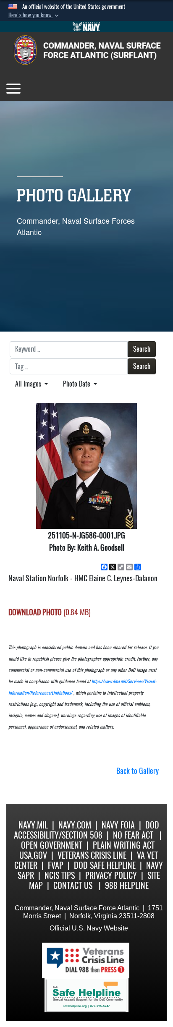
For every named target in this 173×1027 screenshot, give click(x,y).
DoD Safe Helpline (105, 865)
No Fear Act (133, 835)
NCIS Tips (60, 875)
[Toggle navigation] (13, 88)
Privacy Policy (111, 875)
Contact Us (72, 885)
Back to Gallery (137, 771)
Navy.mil (33, 825)
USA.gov (33, 855)
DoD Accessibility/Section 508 (86, 830)
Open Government (51, 845)
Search (141, 349)
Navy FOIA (118, 825)
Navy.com (74, 825)
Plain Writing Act (124, 845)
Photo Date (77, 383)
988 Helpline (127, 885)
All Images (29, 383)
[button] (34, 15)
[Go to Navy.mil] (86, 26)
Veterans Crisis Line (92, 855)
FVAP (55, 865)
